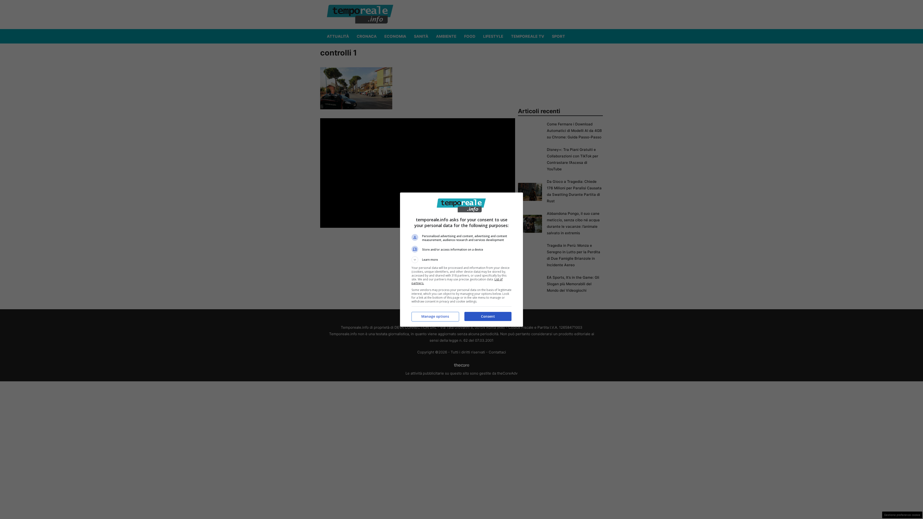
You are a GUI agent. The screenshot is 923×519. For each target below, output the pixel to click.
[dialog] (461, 259)
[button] (461, 259)
